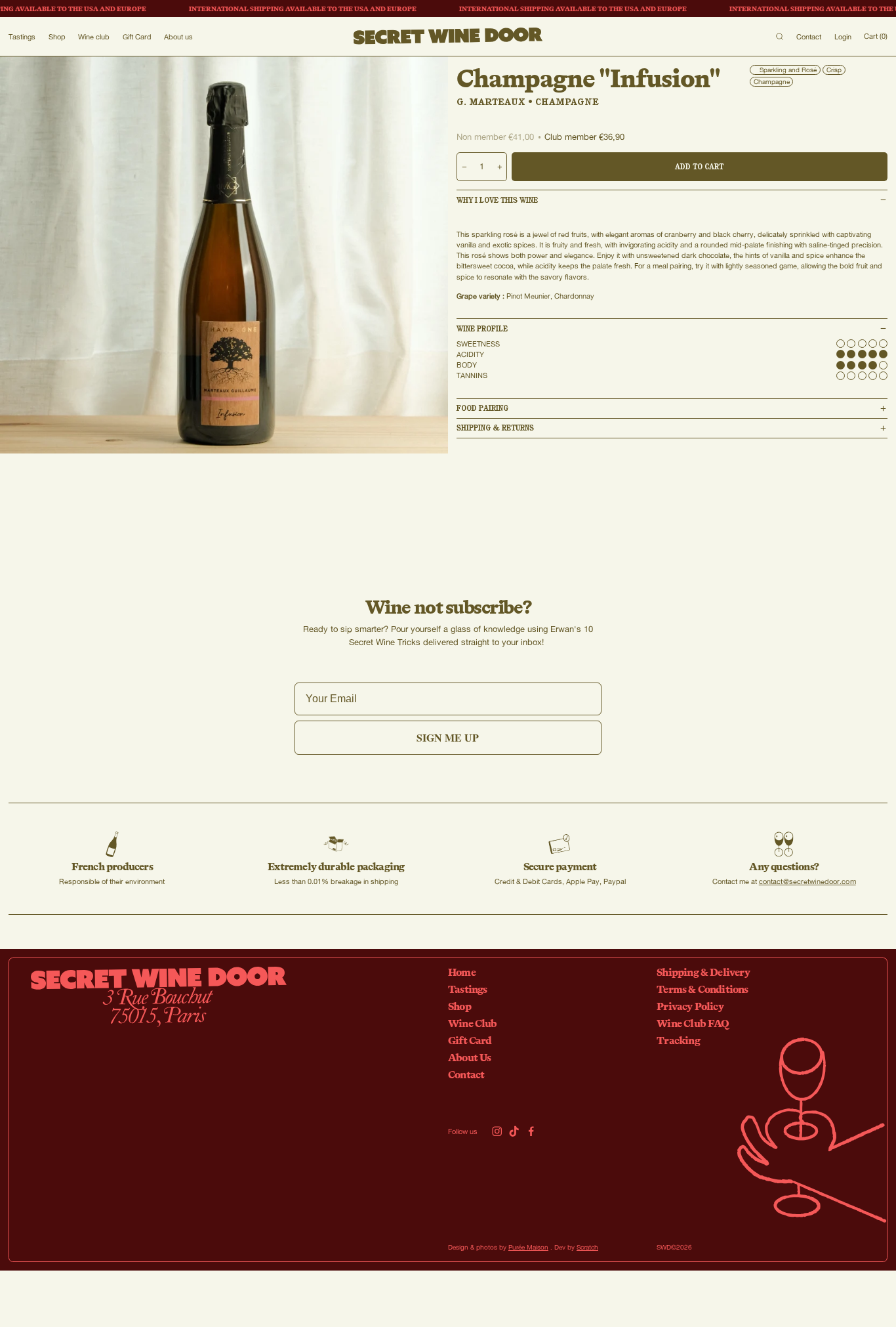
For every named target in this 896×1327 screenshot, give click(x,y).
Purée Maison (528, 1247)
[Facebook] (531, 1131)
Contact (808, 36)
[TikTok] (514, 1131)
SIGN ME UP (448, 737)
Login (842, 36)
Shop (57, 36)
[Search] (779, 36)
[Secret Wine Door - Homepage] (448, 36)
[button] (672, 199)
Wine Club (472, 1023)
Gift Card (137, 36)
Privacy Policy (690, 1006)
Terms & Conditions (702, 989)
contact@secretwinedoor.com (807, 881)
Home (462, 972)
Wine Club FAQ (693, 1023)
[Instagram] (497, 1131)
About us (178, 36)
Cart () (875, 36)
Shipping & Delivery (703, 972)
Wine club (94, 36)
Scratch (587, 1247)
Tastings (22, 36)
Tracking (678, 1040)
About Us (469, 1057)
